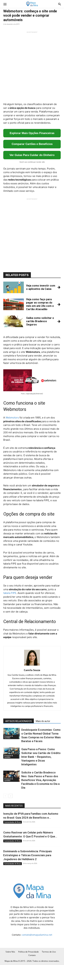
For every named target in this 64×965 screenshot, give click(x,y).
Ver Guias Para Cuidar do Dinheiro (32, 155)
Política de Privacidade (28, 951)
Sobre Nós (10, 951)
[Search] (59, 4)
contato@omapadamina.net (37, 934)
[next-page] (11, 796)
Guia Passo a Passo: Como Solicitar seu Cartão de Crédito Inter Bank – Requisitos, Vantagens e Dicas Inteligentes (41, 757)
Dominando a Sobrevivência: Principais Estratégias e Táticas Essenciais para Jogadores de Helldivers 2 (27, 855)
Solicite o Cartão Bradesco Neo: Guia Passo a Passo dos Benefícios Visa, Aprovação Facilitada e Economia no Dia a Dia (40, 780)
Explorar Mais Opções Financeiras (32, 133)
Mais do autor (43, 721)
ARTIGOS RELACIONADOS (18, 721)
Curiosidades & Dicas (12, 822)
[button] (5, 4)
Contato (32, 955)
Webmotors (12, 417)
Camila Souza (32, 670)
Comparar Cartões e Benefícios (32, 144)
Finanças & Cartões (8, 737)
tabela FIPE (9, 593)
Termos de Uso (49, 951)
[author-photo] (32, 665)
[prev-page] (5, 796)
